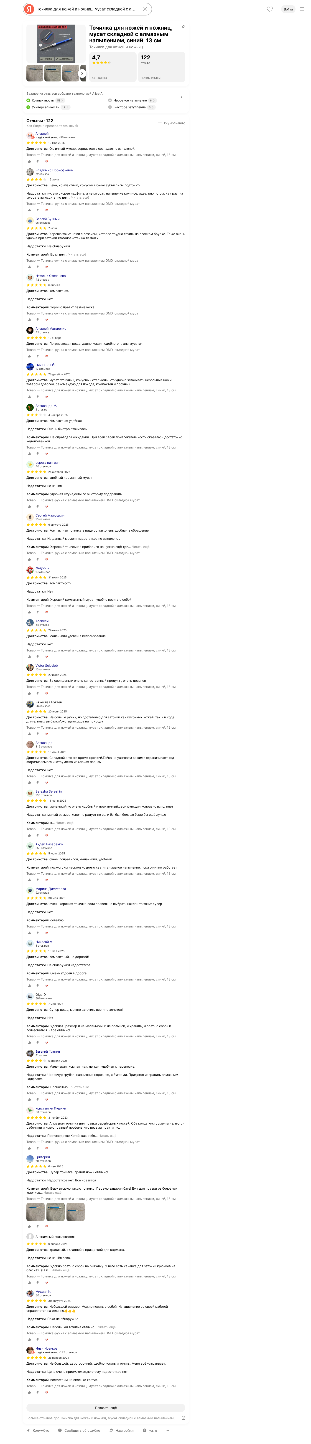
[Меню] (301, 9)
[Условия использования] (181, 96)
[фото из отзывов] (35, 1212)
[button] (34, 73)
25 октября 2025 (59, 472)
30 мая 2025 (56, 898)
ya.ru (153, 1430)
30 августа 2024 (59, 1300)
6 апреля (54, 285)
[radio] (29, 161)
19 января (54, 337)
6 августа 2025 (58, 524)
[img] (36, 143)
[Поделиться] (183, 26)
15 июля (53, 179)
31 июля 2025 (57, 577)
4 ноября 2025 (58, 415)
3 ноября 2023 (58, 1117)
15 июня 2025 (57, 752)
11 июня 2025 (57, 800)
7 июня (53, 228)
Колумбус (41, 1430)
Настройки (125, 1430)
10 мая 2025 (56, 142)
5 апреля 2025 (57, 1060)
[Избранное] (270, 9)
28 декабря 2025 (59, 374)
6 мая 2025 (55, 1166)
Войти (288, 9)
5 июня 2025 (56, 853)
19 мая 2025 (56, 951)
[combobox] (86, 9)
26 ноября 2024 (58, 1357)
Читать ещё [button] (80, 197)
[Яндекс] (29, 9)
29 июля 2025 (57, 630)
